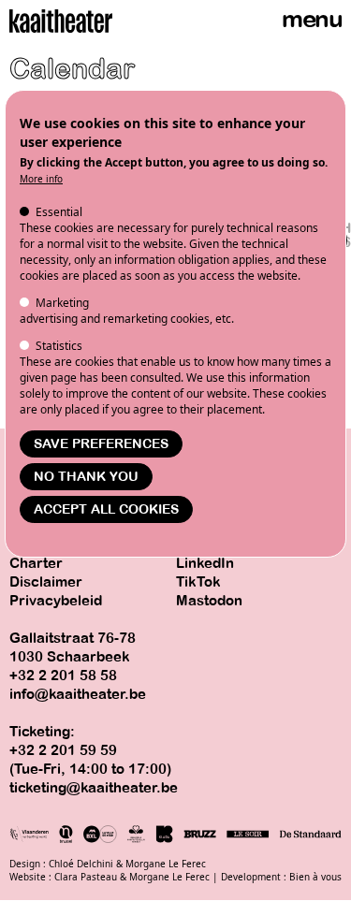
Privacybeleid (55, 600)
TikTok (198, 582)
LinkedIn (205, 563)
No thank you (86, 477)
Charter (36, 563)
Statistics (59, 346)
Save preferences (101, 444)
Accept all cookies (106, 509)
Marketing (62, 303)
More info (41, 178)
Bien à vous (315, 876)
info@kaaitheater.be (77, 694)
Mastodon (209, 600)
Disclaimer (45, 582)
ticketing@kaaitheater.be (93, 787)
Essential (59, 212)
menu (312, 19)
